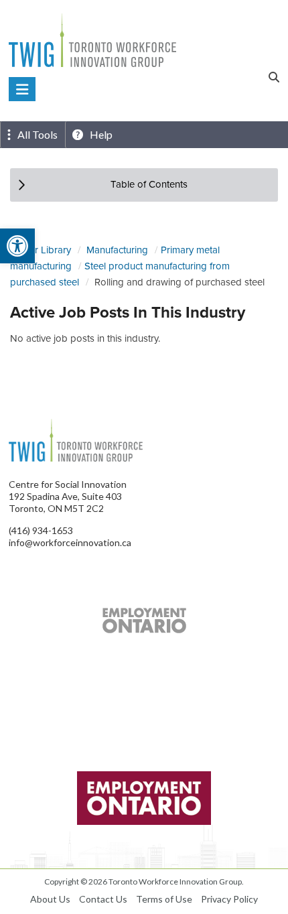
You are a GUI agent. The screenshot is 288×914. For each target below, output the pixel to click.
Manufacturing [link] (117, 250)
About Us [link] (50, 899)
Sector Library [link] (40, 250)
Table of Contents (149, 184)
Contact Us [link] (103, 899)
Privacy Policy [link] (229, 899)
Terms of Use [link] (164, 899)
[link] (17, 245)
